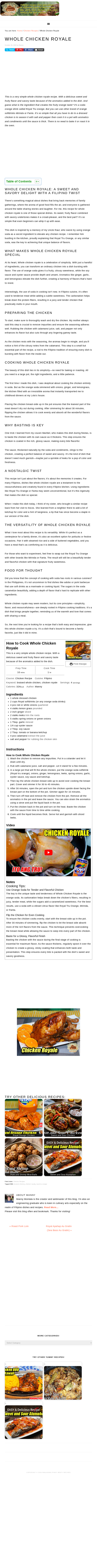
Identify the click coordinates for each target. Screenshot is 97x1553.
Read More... (51, 1207)
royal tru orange (41, 1184)
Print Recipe (80, 664)
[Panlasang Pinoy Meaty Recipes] (29, 16)
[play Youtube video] (48, 852)
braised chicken (19, 1184)
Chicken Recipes (19, 1181)
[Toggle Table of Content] (36, 181)
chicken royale (30, 1184)
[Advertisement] (48, 75)
